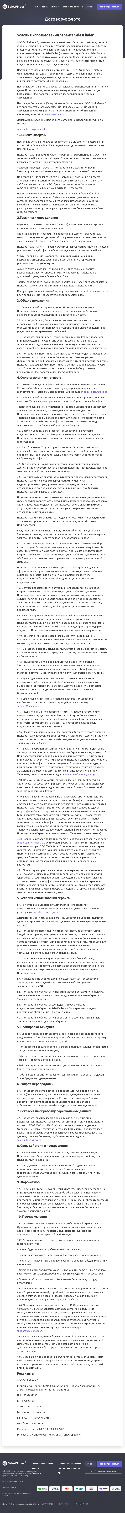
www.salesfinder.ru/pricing (80, 774)
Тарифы (44, 7)
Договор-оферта (9, 1487)
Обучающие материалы (69, 1464)
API (36, 7)
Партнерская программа (70, 1468)
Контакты (55, 7)
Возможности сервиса (42, 1464)
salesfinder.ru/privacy (29, 1140)
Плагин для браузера (72, 7)
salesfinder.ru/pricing (95, 391)
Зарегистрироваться (109, 7)
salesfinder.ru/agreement (31, 129)
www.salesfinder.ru (54, 114)
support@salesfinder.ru (30, 706)
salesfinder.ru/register (46, 912)
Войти (90, 7)
